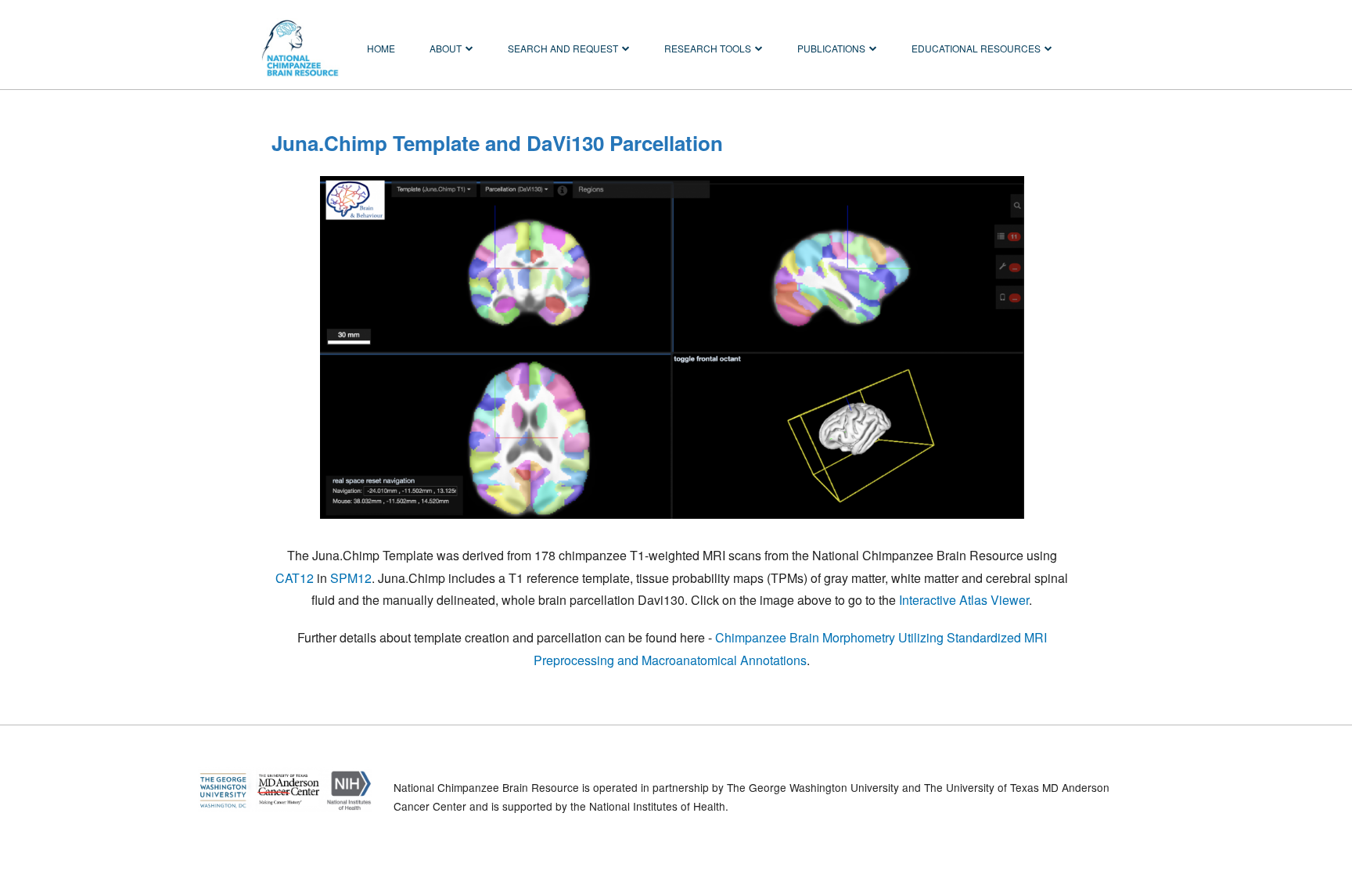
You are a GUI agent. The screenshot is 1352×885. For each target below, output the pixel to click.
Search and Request (563, 48)
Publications (831, 48)
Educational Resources (976, 48)
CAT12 (294, 578)
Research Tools (707, 48)
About (446, 48)
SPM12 (351, 578)
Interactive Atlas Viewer (964, 600)
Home (381, 48)
